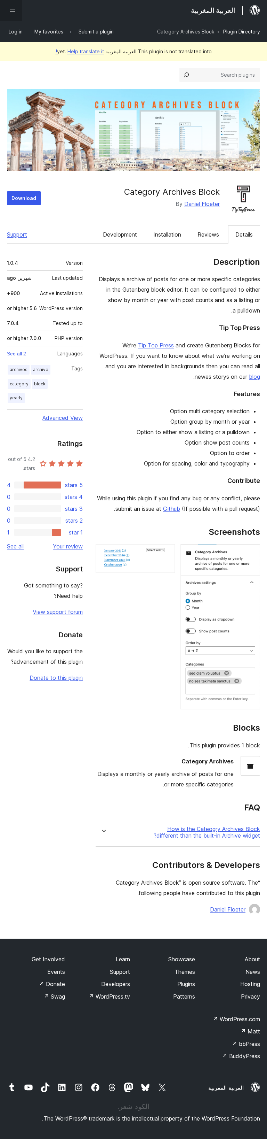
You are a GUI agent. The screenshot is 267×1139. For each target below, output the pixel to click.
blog (254, 376)
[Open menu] (11, 10)
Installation (167, 234)
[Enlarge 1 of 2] (250, 553)
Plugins (186, 983)
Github (171, 508)
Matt (250, 1031)
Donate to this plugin (56, 677)
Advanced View (62, 417)
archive (40, 369)
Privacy (250, 996)
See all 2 (16, 353)
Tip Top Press (156, 345)
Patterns (184, 996)
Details (244, 234)
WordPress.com (236, 1019)
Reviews (208, 234)
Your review (68, 546)
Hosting (250, 983)
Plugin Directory (241, 31)
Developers (115, 983)
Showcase (181, 959)
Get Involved (48, 959)
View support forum (58, 611)
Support (17, 234)
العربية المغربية (226, 1087)
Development (120, 234)
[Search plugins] (186, 75)
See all (15, 546)
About (252, 959)
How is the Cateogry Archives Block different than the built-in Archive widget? (207, 832)
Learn (123, 959)
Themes (185, 971)
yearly (16, 397)
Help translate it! (80, 51)
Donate (52, 983)
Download (23, 198)
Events (56, 971)
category (19, 383)
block (40, 383)
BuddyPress (241, 1056)
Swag (54, 996)
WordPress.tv (109, 996)
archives (18, 369)
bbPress (246, 1043)
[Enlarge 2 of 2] (165, 553)
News (252, 971)
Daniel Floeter (202, 203)
